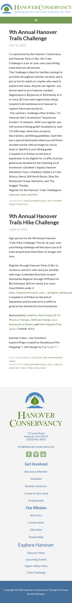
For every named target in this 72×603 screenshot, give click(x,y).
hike (49, 200)
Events (26, 357)
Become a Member (36, 471)
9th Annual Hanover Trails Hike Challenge (34, 219)
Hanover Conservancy (36, 8)
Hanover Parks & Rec (35, 200)
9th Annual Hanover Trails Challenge (33, 35)
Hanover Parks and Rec (23, 194)
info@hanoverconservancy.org (36, 446)
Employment (36, 500)
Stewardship (36, 536)
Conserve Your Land (36, 493)
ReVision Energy (40, 319)
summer (57, 200)
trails (23, 368)
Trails (12, 361)
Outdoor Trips (39, 357)
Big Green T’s (50, 346)
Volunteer (36, 478)
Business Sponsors (36, 486)
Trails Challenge (18, 204)
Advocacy (36, 515)
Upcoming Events (36, 559)
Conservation (36, 522)
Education (36, 529)
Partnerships (55, 357)
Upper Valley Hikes (36, 565)
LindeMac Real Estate (39, 315)
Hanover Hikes (36, 552)
